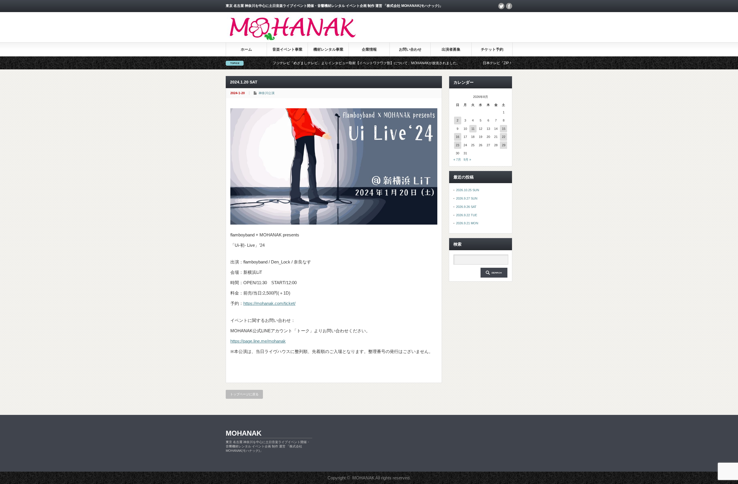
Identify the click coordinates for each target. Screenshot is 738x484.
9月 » (467, 159)
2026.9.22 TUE (466, 215)
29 (503, 145)
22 (503, 136)
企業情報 (369, 49)
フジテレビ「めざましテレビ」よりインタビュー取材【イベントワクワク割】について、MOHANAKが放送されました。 (346, 63)
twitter (501, 6)
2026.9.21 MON (467, 223)
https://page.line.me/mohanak (258, 341)
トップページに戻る (244, 394)
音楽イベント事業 (287, 49)
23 (457, 145)
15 (503, 128)
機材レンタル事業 (328, 49)
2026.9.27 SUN (466, 198)
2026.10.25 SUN (467, 190)
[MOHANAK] (293, 39)
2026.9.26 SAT (466, 206)
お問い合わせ (410, 49)
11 (473, 128)
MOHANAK (243, 433)
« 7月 (457, 159)
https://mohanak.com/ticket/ (269, 303)
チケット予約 (492, 49)
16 (457, 136)
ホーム (246, 49)
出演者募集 (451, 49)
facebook (509, 6)
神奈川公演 (266, 93)
